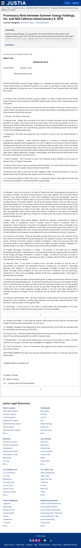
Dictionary (44, 442)
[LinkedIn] (30, 540)
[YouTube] (33, 540)
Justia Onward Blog (47, 519)
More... (5, 433)
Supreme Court (8, 482)
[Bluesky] (45, 540)
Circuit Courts (8, 485)
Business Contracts (19, 8)
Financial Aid (45, 448)
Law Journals (45, 454)
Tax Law (6, 461)
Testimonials (45, 522)
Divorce (43, 417)
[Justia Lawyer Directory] (50, 540)
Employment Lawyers (11, 420)
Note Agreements (42, 23)
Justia (3, 8)
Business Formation (10, 442)
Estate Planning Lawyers (12, 424)
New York (44, 488)
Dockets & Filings (9, 492)
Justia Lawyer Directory (49, 507)
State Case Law (46, 479)
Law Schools (45, 439)
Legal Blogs (7, 507)
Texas (42, 492)
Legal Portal (20, 545)
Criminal (43, 414)
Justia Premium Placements (50, 510)
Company (29, 545)
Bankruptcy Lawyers (10, 411)
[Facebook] (36, 540)
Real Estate (7, 458)
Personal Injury (46, 430)
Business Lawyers (9, 414)
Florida (43, 485)
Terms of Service (44, 545)
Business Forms (9, 510)
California (44, 482)
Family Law (44, 427)
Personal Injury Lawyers (12, 430)
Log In (67, 3)
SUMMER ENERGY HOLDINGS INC (38, 8)
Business (7, 439)
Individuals (45, 408)
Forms (9, 8)
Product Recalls (8, 513)
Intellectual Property (10, 451)
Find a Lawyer (9, 408)
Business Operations (10, 445)
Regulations (7, 479)
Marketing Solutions (49, 500)
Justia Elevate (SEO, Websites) (51, 513)
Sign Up (75, 3)
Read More (9, 45)
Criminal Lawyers (9, 417)
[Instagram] (39, 540)
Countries (6, 522)
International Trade (10, 454)
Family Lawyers (8, 427)
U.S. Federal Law (10, 469)
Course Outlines (46, 451)
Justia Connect (9, 545)
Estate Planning (46, 424)
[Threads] (42, 540)
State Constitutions (47, 473)
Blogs (42, 458)
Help (35, 545)
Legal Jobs (7, 503)
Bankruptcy (44, 411)
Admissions (44, 445)
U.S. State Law (46, 469)
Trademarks (7, 519)
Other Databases (10, 500)
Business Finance (27, 23)
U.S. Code (6, 476)
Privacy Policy (57, 545)
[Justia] (16, 3)
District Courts (8, 488)
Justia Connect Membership (50, 503)
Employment (7, 448)
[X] (48, 540)
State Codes (44, 476)
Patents (6, 516)
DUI (41, 420)
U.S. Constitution (9, 473)
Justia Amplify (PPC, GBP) (49, 516)
